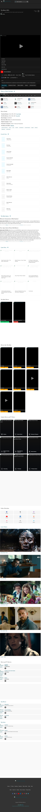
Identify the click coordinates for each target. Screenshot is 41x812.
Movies (8, 786)
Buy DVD (18, 115)
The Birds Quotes (5, 216)
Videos (29, 786)
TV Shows (12, 786)
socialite (16, 127)
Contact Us (14, 789)
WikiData (12, 125)
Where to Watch (7, 91)
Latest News (3, 247)
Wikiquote (7, 241)
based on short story (5, 127)
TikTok (7, 522)
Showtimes (20, 786)
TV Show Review (7, 666)
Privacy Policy (28, 789)
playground (3, 129)
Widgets (34, 522)
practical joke (8, 129)
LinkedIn (20, 794)
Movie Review (7, 679)
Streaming (16, 786)
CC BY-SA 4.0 (21, 241)
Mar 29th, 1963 (12, 75)
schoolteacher (21, 127)
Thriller (20, 75)
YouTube (18, 794)
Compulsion (16, 410)
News (32, 786)
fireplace (36, 127)
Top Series (3, 722)
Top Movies (3, 701)
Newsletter (20, 522)
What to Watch (25, 786)
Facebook (2, 77)
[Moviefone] (7, 2)
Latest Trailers (4, 527)
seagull (32, 127)
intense (10, 127)
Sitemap (18, 789)
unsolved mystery (27, 127)
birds (13, 127)
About (11, 789)
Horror (17, 75)
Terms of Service (22, 789)
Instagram (34, 513)
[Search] (27, 1)
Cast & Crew (4, 134)
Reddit (5, 77)
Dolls (2, 410)
